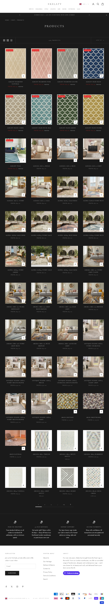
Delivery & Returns (49, 565)
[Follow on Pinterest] (23, 587)
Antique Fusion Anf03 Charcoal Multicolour (67, 381)
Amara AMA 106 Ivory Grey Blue (15, 345)
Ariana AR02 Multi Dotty (68, 455)
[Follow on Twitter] (12, 587)
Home (7, 20)
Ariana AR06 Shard (67, 491)
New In (31, 9)
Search (45, 579)
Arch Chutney (67, 417)
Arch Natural (15, 454)
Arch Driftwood (93, 417)
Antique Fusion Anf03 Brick (41, 381)
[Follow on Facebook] (6, 587)
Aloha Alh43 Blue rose (67, 235)
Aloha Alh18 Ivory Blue (93, 200)
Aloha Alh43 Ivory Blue (93, 235)
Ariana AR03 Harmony (93, 454)
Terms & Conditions (49, 576)
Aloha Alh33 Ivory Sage (41, 235)
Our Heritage (47, 561)
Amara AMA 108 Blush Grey (67, 345)
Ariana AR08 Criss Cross (93, 492)
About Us (46, 558)
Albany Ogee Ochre (93, 128)
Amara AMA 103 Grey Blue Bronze (41, 308)
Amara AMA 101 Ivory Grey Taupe (93, 271)
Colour (53, 9)
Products (20, 20)
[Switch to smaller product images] (8, 40)
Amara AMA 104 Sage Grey (67, 308)
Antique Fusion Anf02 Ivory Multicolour (15, 381)
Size (59, 9)
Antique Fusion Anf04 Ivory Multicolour (15, 418)
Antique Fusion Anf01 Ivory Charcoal (93, 345)
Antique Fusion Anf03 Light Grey (93, 381)
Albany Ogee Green (67, 128)
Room (64, 9)
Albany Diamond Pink (41, 82)
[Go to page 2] (70, 504)
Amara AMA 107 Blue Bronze (41, 345)
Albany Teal (15, 166)
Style (46, 9)
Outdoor (71, 9)
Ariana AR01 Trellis (41, 454)
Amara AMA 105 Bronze (93, 307)
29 (64, 504)
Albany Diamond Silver (67, 82)
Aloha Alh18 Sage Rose (15, 235)
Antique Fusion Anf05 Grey (41, 418)
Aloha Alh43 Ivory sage (41, 270)
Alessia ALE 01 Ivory (15, 200)
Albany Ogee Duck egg (41, 128)
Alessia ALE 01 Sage (41, 200)
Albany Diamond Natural (15, 83)
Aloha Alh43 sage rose (67, 270)
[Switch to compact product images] (11, 40)
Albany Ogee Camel (15, 128)
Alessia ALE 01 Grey (93, 166)
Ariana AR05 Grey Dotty (41, 492)
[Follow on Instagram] (17, 587)
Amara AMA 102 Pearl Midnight (15, 308)
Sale (78, 9)
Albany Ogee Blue (93, 82)
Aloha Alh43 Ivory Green (16, 271)
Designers (39, 9)
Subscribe (12, 573)
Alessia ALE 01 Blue (67, 166)
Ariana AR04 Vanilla (15, 491)
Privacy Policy (47, 572)
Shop (13, 20)
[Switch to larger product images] (4, 40)
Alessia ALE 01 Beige (41, 166)
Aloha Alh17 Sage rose (67, 200)
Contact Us (46, 568)
